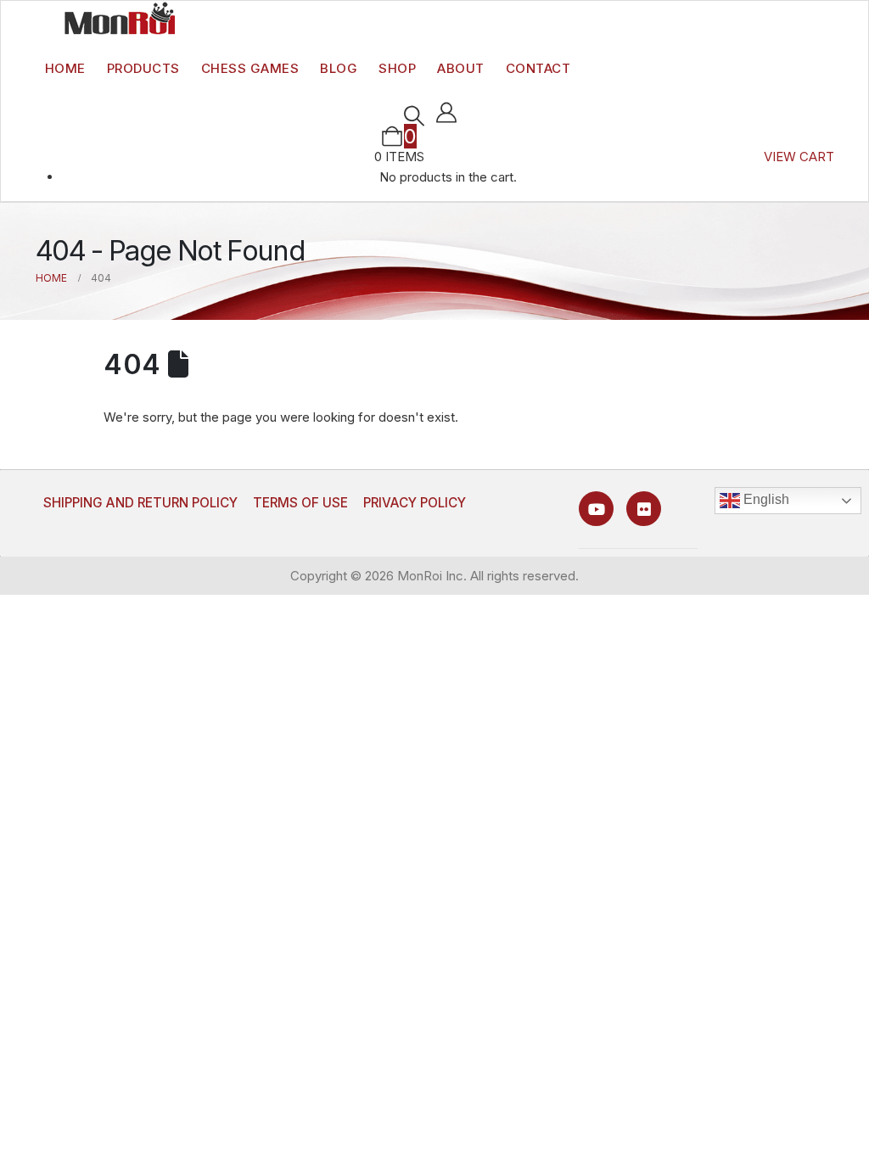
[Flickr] (643, 508)
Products (143, 68)
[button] (413, 116)
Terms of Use (300, 503)
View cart (799, 156)
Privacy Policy (414, 503)
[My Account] (446, 112)
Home (65, 68)
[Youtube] (596, 508)
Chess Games (250, 68)
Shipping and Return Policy (140, 503)
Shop (397, 68)
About (461, 68)
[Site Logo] (120, 18)
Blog (338, 68)
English (764, 499)
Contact (538, 68)
